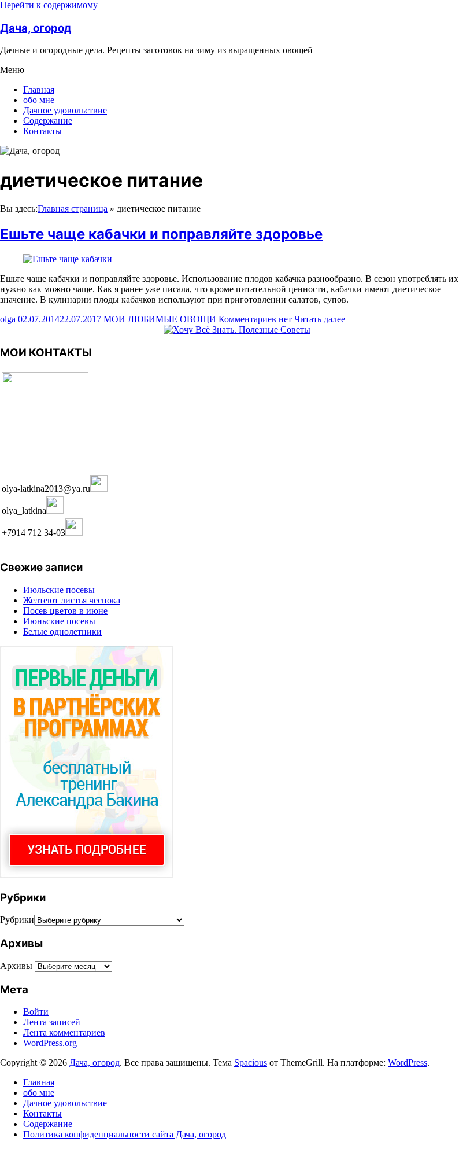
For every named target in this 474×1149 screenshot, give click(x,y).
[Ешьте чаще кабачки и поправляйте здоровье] (67, 259)
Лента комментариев (64, 1032)
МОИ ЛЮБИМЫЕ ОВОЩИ (159, 319)
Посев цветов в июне (65, 611)
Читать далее (319, 319)
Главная (38, 89)
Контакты (42, 131)
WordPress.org (50, 1043)
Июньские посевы (59, 621)
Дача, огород (36, 28)
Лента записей (51, 1022)
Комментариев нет (255, 319)
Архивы (16, 966)
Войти (36, 1012)
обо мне (38, 100)
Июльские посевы (59, 590)
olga (8, 319)
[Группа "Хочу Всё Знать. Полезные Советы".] (237, 329)
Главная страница (73, 208)
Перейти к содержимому (49, 5)
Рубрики (17, 920)
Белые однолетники (62, 631)
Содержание (47, 121)
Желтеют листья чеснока (71, 600)
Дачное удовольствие (65, 110)
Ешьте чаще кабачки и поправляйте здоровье (161, 234)
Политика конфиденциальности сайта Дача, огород (124, 1134)
